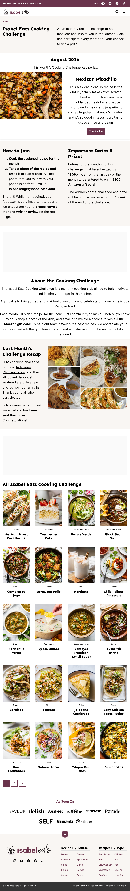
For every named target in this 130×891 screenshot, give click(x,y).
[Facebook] (110, 3)
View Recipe (96, 131)
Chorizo (118, 870)
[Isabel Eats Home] (16, 12)
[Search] (117, 11)
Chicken (118, 854)
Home (5, 21)
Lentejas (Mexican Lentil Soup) (81, 652)
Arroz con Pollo (49, 591)
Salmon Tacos (48, 767)
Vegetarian (104, 870)
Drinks (80, 864)
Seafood (103, 875)
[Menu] (123, 11)
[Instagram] (96, 3)
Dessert (81, 854)
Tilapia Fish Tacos (81, 769)
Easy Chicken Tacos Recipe (114, 711)
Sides (64, 864)
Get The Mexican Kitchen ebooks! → (22, 3)
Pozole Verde (81, 534)
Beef (116, 859)
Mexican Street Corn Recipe (16, 536)
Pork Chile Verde (16, 651)
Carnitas (16, 710)
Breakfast (66, 859)
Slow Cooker (105, 864)
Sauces (80, 875)
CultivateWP (121, 886)
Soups (64, 870)
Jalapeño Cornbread (81, 711)
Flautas (49, 710)
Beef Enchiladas (16, 769)
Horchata (81, 591)
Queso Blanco (48, 649)
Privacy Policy (79, 886)
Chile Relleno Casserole (114, 593)
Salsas (64, 875)
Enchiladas (104, 854)
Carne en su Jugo (16, 593)
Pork (116, 864)
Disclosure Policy (95, 886)
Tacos (102, 859)
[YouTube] (103, 3)
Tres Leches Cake (49, 536)
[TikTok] (123, 3)
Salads (80, 870)
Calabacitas (113, 767)
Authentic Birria (113, 651)
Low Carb (119, 875)
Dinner (64, 854)
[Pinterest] (117, 3)
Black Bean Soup (114, 536)
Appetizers (82, 859)
